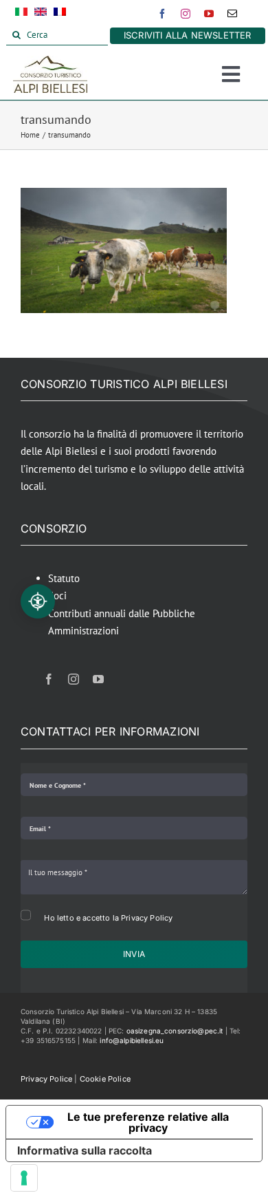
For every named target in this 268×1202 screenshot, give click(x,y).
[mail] (232, 14)
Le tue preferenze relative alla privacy (148, 1122)
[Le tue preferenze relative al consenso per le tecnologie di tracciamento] (24, 1178)
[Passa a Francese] (59, 14)
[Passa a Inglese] (40, 14)
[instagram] (185, 14)
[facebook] (162, 14)
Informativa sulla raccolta (84, 1150)
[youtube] (209, 14)
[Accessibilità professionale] (38, 601)
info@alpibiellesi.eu (132, 1040)
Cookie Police (105, 1079)
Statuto (64, 578)
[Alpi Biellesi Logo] (50, 60)
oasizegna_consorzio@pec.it (174, 1031)
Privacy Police (46, 1079)
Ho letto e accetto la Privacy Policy (108, 918)
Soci (57, 595)
